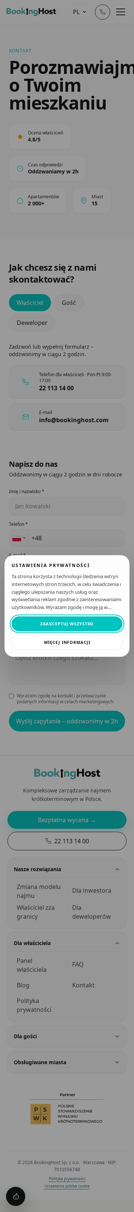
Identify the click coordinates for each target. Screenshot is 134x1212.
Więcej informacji (67, 642)
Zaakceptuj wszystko (67, 623)
